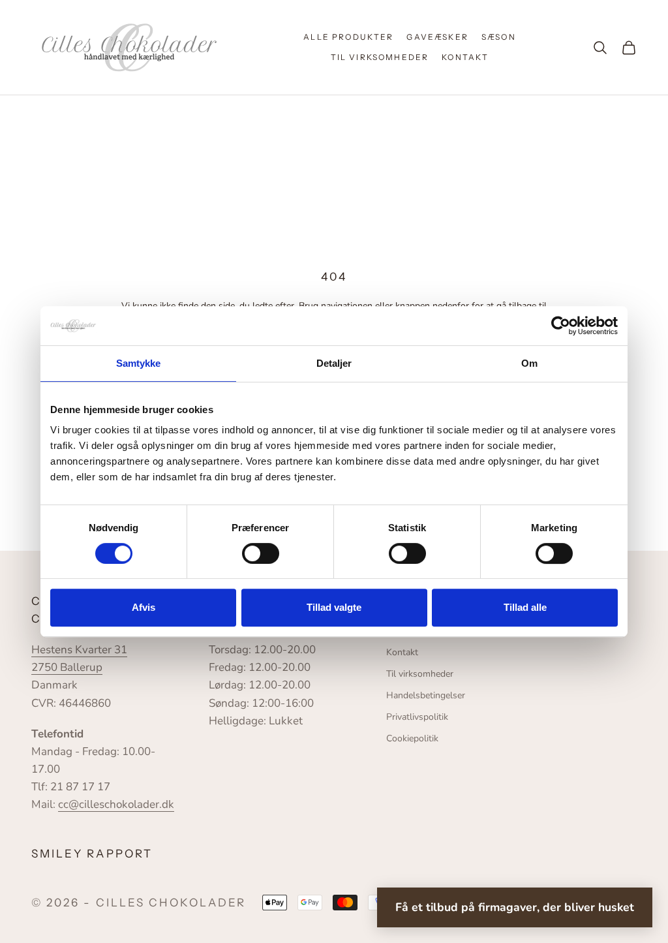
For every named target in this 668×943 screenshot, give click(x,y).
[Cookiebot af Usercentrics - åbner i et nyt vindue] (561, 325)
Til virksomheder (380, 57)
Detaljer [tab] (334, 363)
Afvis (143, 607)
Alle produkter (348, 37)
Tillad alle (525, 607)
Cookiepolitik (412, 738)
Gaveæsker (437, 37)
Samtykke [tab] (138, 363)
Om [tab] (529, 363)
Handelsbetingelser (425, 695)
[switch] (260, 553)
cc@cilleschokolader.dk (116, 804)
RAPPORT (119, 853)
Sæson (498, 37)
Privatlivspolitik (417, 717)
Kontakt (465, 57)
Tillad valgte (334, 607)
